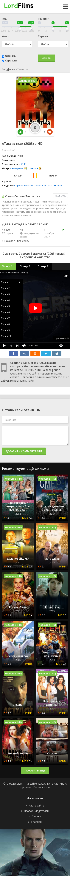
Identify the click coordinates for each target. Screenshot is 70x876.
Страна (43, 36)
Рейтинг (43, 18)
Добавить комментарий (24, 451)
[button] (15, 241)
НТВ (59, 185)
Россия (29, 185)
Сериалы (11, 60)
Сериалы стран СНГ (45, 185)
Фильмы (10, 56)
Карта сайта (36, 805)
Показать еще (35, 770)
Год (4, 18)
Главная (36, 822)
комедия (33, 168)
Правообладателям (36, 811)
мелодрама (17, 168)
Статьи (36, 816)
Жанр (5, 36)
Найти (46, 58)
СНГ (23, 164)
